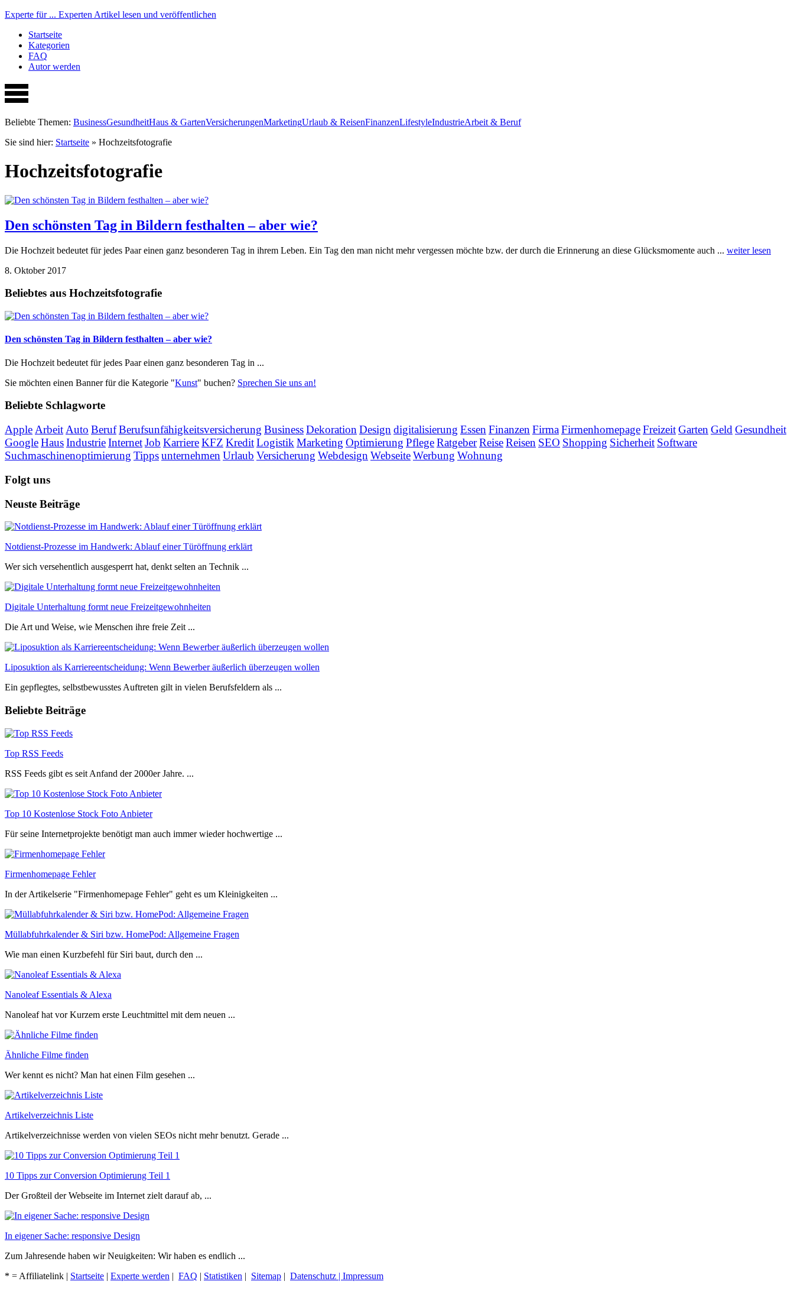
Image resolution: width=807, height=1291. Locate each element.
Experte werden (140, 1276)
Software (677, 442)
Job (153, 442)
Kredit (240, 442)
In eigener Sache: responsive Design (72, 1236)
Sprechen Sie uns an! (276, 383)
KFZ (212, 442)
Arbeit (49, 429)
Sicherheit (632, 442)
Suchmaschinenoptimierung (68, 455)
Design (375, 429)
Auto (77, 429)
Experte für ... (110, 14)
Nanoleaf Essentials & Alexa (58, 995)
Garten (693, 429)
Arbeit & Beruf (492, 122)
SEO (549, 442)
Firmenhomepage (600, 429)
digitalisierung (425, 429)
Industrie (448, 122)
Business (89, 122)
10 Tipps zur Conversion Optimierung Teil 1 (87, 1175)
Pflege (420, 442)
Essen (473, 429)
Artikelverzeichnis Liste (49, 1115)
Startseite (45, 35)
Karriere (181, 442)
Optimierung (374, 442)
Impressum (363, 1276)
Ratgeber (457, 442)
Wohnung (480, 455)
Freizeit (659, 429)
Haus (52, 442)
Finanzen (382, 122)
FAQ (37, 56)
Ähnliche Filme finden (47, 1055)
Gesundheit (127, 122)
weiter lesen (749, 250)
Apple (18, 429)
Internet (125, 442)
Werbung (434, 455)
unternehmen (190, 455)
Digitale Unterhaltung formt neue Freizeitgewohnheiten (108, 607)
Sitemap (266, 1276)
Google (21, 442)
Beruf (103, 429)
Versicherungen (234, 122)
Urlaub (238, 455)
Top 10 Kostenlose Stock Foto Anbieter (78, 814)
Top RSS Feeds (34, 753)
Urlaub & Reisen (333, 122)
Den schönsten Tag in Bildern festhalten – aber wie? (161, 225)
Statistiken (223, 1276)
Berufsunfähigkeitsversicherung (190, 429)
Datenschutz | (316, 1276)
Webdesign (343, 455)
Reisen (521, 442)
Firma (545, 429)
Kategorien (49, 45)
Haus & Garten (177, 122)
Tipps (146, 455)
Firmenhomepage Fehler (50, 874)
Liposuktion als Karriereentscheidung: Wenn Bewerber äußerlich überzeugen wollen (162, 667)
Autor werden (54, 66)
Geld (722, 429)
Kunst (186, 383)
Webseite (390, 455)
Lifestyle (415, 122)
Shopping (584, 442)
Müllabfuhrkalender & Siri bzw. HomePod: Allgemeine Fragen (122, 934)
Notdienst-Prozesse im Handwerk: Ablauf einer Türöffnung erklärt (128, 546)
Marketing (282, 122)
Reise (491, 442)
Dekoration (331, 429)
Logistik (275, 442)
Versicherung (285, 455)
